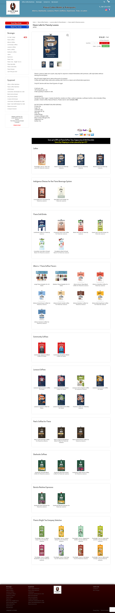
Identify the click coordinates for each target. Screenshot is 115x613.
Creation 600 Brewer (12, 99)
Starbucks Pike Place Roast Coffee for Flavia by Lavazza (61, 473)
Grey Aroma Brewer (12, 96)
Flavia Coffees (11, 39)
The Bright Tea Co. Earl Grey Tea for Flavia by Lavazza (61, 558)
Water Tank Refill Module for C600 (16, 104)
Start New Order (16, 23)
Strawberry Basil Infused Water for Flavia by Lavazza (61, 252)
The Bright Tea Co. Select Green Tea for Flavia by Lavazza (42, 539)
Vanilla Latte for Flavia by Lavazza (81, 167)
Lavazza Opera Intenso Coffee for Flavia (42, 388)
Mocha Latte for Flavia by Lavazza (100, 167)
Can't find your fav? (12, 71)
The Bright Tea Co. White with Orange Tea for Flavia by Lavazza (100, 558)
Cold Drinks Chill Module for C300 (15, 91)
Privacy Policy (96, 610)
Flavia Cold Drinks (11, 66)
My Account (55, 2)
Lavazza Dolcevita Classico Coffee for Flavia (61, 388)
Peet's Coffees (11, 49)
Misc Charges (96, 590)
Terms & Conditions (105, 610)
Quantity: (88, 43)
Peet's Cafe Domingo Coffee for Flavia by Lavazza (41, 440)
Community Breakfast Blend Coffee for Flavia (61, 355)
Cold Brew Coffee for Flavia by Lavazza (42, 233)
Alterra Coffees (11, 42)
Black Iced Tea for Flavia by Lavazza (80, 233)
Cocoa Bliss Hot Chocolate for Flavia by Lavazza (42, 200)
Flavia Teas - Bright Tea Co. (14, 62)
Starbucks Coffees (12, 52)
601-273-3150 (105, 7)
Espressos (10, 57)
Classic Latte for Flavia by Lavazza (61, 167)
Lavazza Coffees (11, 47)
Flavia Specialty (11, 64)
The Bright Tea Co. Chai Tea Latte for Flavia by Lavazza (42, 167)
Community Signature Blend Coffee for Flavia (42, 355)
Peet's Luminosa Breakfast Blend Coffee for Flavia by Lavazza (61, 440)
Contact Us (47, 2)
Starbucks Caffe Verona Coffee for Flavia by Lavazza (80, 473)
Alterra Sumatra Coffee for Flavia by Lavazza (41, 322)
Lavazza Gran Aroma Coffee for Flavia (100, 388)
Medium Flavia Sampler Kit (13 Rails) (61, 285)
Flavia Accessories (12, 106)
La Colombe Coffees (11, 593)
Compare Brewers (12, 109)
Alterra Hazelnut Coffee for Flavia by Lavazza (80, 303)
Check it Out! (17, 125)
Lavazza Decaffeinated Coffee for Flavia (61, 407)
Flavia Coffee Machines (13, 86)
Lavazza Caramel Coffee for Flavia (41, 407)
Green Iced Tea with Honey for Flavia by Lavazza (100, 233)
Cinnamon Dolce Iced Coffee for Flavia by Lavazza (61, 233)
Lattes (9, 54)
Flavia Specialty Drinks (11, 602)
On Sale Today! (11, 37)
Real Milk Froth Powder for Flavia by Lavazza (61, 200)
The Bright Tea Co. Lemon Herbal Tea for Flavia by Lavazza (61, 539)
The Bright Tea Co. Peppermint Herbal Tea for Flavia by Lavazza (80, 539)
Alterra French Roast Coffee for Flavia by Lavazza (41, 303)
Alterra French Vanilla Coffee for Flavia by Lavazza (61, 303)
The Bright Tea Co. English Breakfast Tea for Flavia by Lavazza (41, 558)
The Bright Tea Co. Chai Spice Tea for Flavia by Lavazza (81, 558)
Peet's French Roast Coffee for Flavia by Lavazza (81, 440)
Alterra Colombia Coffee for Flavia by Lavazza (100, 285)
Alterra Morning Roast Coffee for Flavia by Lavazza (100, 303)
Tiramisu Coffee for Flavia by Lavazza (81, 407)
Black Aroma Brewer (12, 94)
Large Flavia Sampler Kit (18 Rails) (41, 285)
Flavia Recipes (11, 69)
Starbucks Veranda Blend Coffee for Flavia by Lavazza (41, 473)
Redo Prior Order (16, 27)
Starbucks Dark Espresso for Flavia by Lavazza (42, 506)
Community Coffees (12, 44)
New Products (9, 605)
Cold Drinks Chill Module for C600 (15, 101)
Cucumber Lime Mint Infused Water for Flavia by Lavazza (42, 252)
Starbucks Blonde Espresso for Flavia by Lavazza (61, 506)
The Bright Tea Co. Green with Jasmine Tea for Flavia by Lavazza (100, 539)
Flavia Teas (10, 59)
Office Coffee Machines (28, 2)
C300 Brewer (10, 89)
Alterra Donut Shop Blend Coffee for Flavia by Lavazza (80, 285)
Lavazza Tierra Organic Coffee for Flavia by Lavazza (80, 388)
